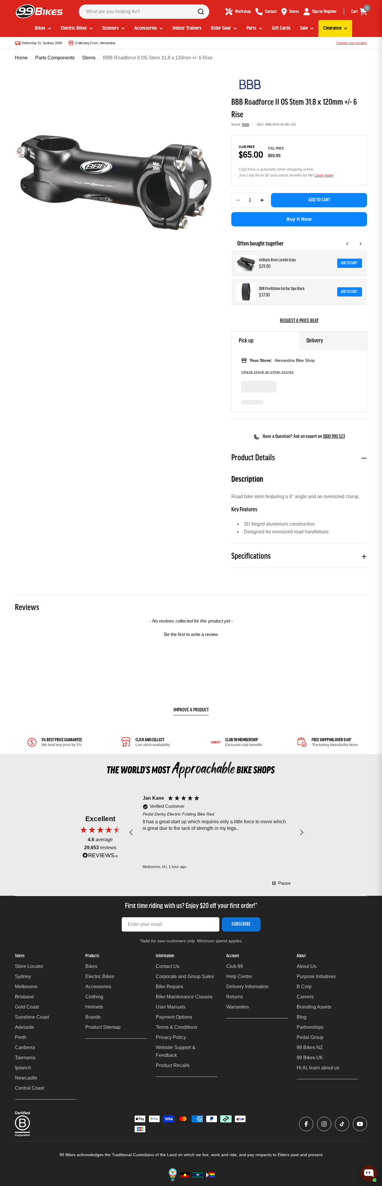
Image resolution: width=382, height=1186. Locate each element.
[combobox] (144, 11)
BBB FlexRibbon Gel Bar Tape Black (282, 289)
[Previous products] (347, 244)
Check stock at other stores (267, 372)
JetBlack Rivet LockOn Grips (277, 260)
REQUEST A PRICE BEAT (299, 321)
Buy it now (299, 219)
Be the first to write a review (191, 634)
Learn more (324, 175)
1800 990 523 (334, 436)
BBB (245, 124)
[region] (216, 832)
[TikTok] (342, 1124)
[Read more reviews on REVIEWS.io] (100, 857)
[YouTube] (360, 1124)
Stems (89, 57)
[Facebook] (306, 1124)
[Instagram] (324, 1124)
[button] (191, 633)
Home (21, 57)
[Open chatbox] (369, 1173)
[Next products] (360, 244)
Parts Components (55, 57)
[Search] (200, 11)
